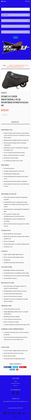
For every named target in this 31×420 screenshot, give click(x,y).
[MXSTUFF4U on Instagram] (17, 393)
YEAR (14, 23)
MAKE (14, 12)
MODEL (14, 18)
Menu (4, 1)
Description (15, 122)
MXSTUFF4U (20, 408)
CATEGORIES (14, 29)
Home (4, 65)
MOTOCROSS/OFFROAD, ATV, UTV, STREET (14, 6)
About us (15, 385)
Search (15, 37)
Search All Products (15, 383)
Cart (28, 1)
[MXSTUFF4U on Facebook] (13, 393)
